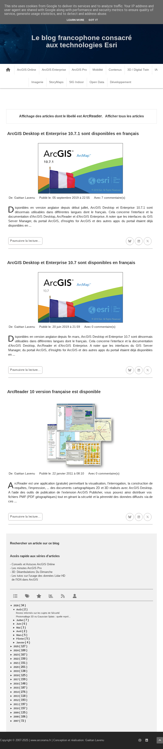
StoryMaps (56, 82)
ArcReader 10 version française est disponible (54, 391)
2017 (16, 679)
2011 (16, 704)
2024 (16, 650)
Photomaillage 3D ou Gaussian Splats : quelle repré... (43, 616)
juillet (20, 620)
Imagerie (37, 82)
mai (18, 627)
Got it (93, 20)
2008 (16, 716)
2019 (16, 671)
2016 (16, 683)
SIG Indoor (76, 82)
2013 (16, 696)
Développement (120, 82)
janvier (20, 642)
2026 (16, 605)
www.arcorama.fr (41, 740)
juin (19, 623)
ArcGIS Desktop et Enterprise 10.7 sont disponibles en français (71, 262)
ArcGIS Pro (79, 69)
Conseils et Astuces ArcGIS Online (33, 564)
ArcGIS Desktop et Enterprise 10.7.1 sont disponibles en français (73, 133)
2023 (16, 654)
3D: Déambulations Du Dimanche (32, 572)
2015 (16, 687)
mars (19, 635)
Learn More (75, 20)
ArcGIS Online (26, 69)
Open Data (97, 82)
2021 (16, 663)
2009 (16, 712)
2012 (16, 700)
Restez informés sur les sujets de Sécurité (38, 613)
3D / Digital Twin (138, 69)
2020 (16, 667)
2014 (16, 692)
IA (156, 69)
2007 (16, 721)
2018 (16, 675)
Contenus (115, 69)
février (20, 638)
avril (19, 631)
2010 (16, 708)
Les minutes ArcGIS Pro (27, 568)
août (19, 609)
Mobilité (98, 69)
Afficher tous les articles (124, 116)
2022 (16, 658)
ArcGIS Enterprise (54, 69)
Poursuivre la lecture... (25, 240)
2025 (16, 646)
